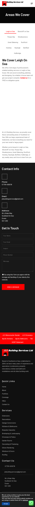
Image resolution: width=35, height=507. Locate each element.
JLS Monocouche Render (11, 335)
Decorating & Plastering (10, 444)
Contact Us (5, 404)
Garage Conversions (9, 423)
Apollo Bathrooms (21, 339)
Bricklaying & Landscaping (11, 433)
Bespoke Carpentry (8, 430)
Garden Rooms (7, 441)
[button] (32, 3)
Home (4, 387)
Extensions (6, 416)
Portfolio (5, 394)
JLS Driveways (27, 335)
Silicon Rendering (8, 448)
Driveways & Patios (8, 437)
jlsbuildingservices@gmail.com (12, 199)
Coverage (5, 397)
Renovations (6, 419)
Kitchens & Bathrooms (9, 426)
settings (25, 500)
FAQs (4, 401)
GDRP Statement (17, 342)
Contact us (23, 78)
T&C (31, 339)
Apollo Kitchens (7, 339)
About (4, 390)
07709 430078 (7, 184)
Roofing (4, 455)
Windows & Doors (8, 451)
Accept (6, 503)
